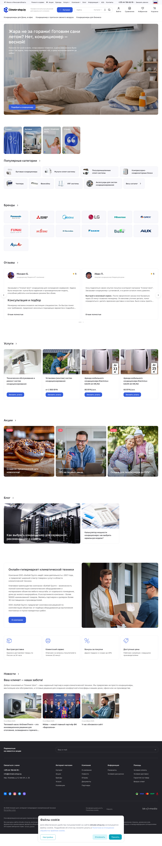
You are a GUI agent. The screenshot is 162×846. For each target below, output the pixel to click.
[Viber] (24, 793)
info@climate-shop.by (13, 774)
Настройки (48, 837)
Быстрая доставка (15, 649)
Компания (86, 765)
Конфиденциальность (94, 808)
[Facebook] (10, 793)
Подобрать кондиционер (22, 107)
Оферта (109, 809)
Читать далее (29, 826)
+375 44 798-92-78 (126, 2)
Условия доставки (141, 774)
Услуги (58, 781)
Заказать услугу (15, 395)
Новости (85, 774)
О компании (17, 620)
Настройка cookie (10, 810)
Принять (115, 837)
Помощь (137, 765)
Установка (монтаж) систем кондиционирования (59, 379)
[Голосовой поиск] (105, 10)
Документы (86, 781)
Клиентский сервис (55, 649)
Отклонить (100, 837)
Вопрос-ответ (139, 781)
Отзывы (85, 778)
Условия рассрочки (116, 774)
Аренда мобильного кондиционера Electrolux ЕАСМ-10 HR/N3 (135, 381)
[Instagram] (14, 793)
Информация (113, 765)
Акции (58, 774)
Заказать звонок (142, 2)
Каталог (59, 770)
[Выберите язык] (155, 2)
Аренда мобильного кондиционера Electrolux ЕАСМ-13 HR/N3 (96, 381)
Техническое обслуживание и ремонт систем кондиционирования (21, 381)
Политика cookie (92, 810)
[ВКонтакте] (5, 793)
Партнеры (86, 785)
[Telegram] (19, 793)
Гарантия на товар (141, 778)
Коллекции (60, 785)
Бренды (59, 778)
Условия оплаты (140, 770)
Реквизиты (112, 770)
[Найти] (109, 9)
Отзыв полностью (15, 314)
